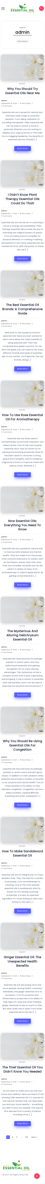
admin (4, 100)
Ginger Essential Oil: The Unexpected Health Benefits (22, 961)
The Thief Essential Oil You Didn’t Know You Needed (22, 1069)
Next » (34, 1137)
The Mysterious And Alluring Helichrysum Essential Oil (22, 635)
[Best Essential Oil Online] (22, 8)
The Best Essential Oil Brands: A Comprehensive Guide (22, 309)
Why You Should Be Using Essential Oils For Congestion (22, 745)
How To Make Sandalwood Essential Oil (22, 853)
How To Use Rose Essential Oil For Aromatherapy (22, 417)
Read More (22, 148)
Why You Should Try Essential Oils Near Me (22, 91)
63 (26, 1137)
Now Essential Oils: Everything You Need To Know (22, 525)
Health (22, 83)
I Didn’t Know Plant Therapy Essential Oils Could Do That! (23, 199)
